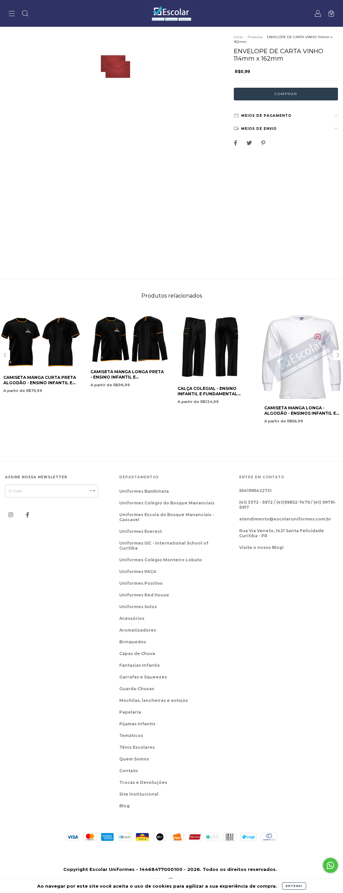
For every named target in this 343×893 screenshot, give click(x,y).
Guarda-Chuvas (136, 688)
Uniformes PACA (137, 571)
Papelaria (130, 712)
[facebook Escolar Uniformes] (27, 514)
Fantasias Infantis (139, 665)
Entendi (294, 886)
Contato (128, 770)
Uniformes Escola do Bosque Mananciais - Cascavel (166, 517)
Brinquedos (132, 641)
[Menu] (11, 14)
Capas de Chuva (137, 653)
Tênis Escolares (137, 747)
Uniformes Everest (140, 531)
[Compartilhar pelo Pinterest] (263, 142)
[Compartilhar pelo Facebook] (236, 142)
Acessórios (131, 618)
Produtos (255, 37)
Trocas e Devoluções (143, 782)
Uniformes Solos (138, 606)
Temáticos (131, 735)
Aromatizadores (137, 630)
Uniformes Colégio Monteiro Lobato (160, 559)
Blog (124, 805)
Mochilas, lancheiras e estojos (153, 700)
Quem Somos (134, 758)
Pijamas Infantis (137, 723)
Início (238, 37)
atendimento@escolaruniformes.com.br (285, 518)
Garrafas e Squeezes (143, 676)
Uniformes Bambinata (144, 491)
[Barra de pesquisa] (25, 14)
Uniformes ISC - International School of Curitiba (163, 546)
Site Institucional (138, 794)
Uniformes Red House (144, 594)
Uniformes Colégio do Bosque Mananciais (166, 502)
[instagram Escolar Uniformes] (11, 514)
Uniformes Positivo (141, 583)
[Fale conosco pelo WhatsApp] (330, 865)
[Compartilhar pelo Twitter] (250, 142)
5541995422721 (255, 490)
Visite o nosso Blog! (261, 547)
